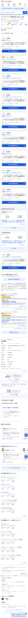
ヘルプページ (22, 567)
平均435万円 (22, 19)
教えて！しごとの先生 (6, 591)
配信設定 (22, 581)
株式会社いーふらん (10, 450)
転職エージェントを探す (6, 587)
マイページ (12, 581)
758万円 (13, 512)
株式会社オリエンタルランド (8, 295)
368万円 (13, 528)
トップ (2, 24)
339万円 (13, 535)
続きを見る (21, 224)
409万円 (13, 559)
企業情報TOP (15, 575)
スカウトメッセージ (5, 581)
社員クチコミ (14, 24)
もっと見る (23, 370)
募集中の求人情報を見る (8, 438)
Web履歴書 (17, 581)
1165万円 (13, 481)
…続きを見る (8, 414)
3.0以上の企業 (16, 20)
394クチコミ (15, 19)
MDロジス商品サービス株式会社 (11, 407)
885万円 (13, 496)
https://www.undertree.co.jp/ (14, 350)
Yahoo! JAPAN (19, 609)
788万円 (13, 504)
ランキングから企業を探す (20, 585)
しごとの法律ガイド (14, 591)
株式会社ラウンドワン (6, 313)
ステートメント (6, 613)
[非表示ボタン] (26, 613)
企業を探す (4, 585)
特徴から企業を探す (10, 585)
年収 (21, 24)
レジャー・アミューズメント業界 (6, 20)
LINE (9, 598)
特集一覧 (9, 593)
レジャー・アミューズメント (14, 343)
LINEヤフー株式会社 (5, 604)
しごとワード (4, 593)
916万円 (13, 488)
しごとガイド (21, 591)
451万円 (13, 551)
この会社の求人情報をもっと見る (20, 309)
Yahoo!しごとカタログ (6, 575)
